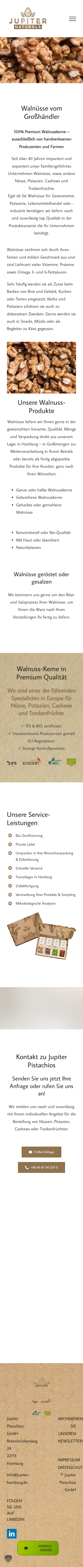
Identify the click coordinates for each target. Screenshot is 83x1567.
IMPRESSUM (69, 1459)
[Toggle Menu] (72, 19)
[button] (8, 1558)
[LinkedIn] (12, 1534)
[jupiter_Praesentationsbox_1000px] (41, 914)
